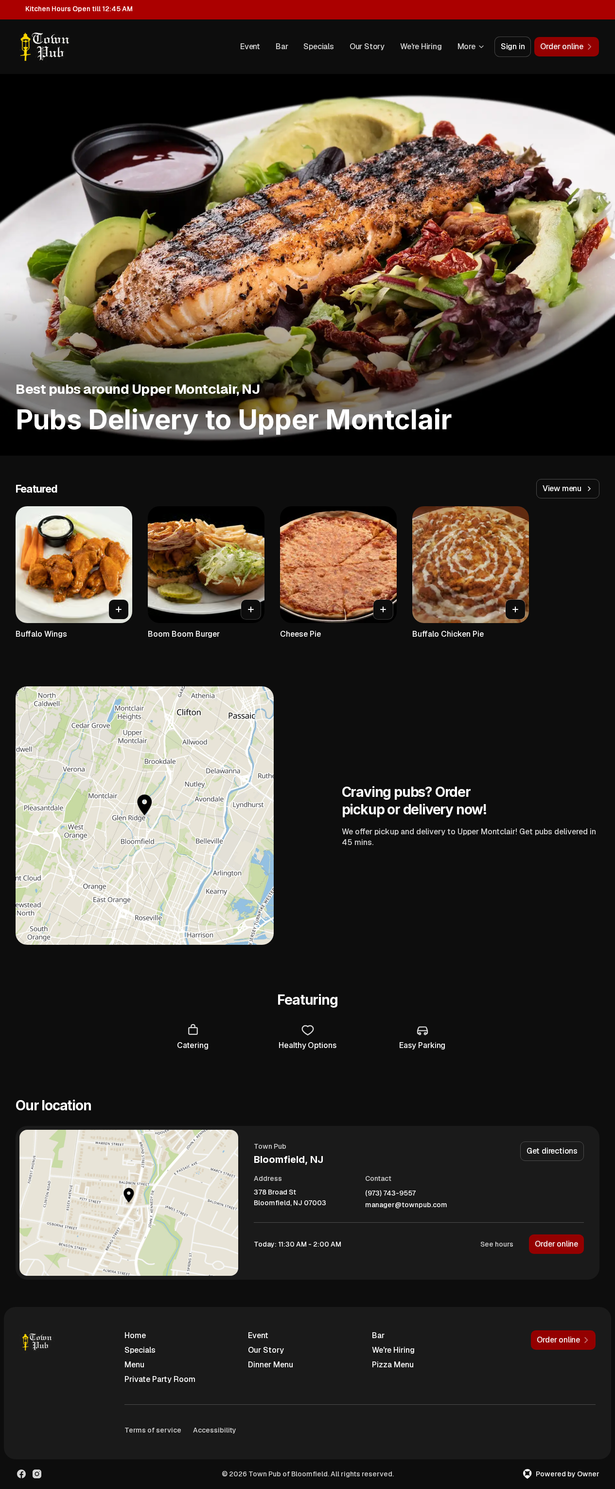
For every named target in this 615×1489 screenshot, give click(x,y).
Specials (318, 46)
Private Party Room (159, 1379)
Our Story (367, 46)
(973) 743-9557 (390, 1193)
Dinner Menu (270, 1365)
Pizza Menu (393, 1365)
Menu (134, 1365)
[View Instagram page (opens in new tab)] (37, 1474)
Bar (282, 46)
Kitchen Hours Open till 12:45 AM (79, 8)
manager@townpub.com (406, 1205)
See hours (496, 1244)
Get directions (552, 1151)
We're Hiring (421, 46)
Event (250, 46)
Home (135, 1335)
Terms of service (152, 1430)
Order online (556, 1244)
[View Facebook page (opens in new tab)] (21, 1474)
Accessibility (214, 1430)
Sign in (513, 46)
